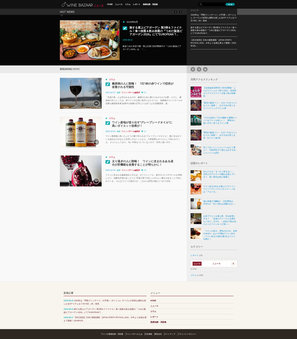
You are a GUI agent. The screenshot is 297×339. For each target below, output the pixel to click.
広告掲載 (148, 334)
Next (181, 12)
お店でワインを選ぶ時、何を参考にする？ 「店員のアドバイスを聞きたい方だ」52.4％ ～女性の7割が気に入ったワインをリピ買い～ (219, 220)
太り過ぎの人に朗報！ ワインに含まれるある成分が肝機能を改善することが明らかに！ (142, 162)
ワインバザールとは (134, 334)
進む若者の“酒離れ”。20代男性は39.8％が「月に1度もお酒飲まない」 (219, 202)
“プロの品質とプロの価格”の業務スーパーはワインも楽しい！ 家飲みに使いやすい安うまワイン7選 (220, 120)
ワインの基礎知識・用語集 (112, 334)
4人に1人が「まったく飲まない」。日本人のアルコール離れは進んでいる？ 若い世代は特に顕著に (219, 174)
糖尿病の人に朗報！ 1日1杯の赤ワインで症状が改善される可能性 (143, 85)
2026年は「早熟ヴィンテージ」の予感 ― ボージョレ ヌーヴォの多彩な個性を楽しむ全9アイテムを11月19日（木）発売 (214, 17)
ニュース (119, 4)
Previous (175, 12)
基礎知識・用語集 (150, 4)
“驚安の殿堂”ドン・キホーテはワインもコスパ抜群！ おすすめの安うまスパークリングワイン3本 (220, 105)
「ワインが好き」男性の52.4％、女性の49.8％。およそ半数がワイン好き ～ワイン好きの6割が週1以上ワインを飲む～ (220, 235)
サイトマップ (169, 334)
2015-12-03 (110, 170)
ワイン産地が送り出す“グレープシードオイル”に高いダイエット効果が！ (142, 124)
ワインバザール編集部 (130, 92)
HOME (110, 4)
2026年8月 (132, 21)
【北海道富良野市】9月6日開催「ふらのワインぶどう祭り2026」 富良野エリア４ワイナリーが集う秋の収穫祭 (219, 91)
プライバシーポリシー (187, 334)
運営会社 (158, 334)
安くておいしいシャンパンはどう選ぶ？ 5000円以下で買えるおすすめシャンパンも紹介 (219, 150)
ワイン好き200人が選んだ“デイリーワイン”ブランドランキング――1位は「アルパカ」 (219, 189)
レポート (136, 4)
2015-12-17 (110, 92)
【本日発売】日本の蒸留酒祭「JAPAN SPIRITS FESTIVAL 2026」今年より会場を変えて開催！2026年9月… (213, 43)
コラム (128, 4)
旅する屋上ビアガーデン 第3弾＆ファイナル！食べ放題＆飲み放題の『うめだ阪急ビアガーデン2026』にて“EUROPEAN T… (155, 31)
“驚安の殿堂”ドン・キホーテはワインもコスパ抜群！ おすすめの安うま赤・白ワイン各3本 (220, 135)
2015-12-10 (110, 131)
